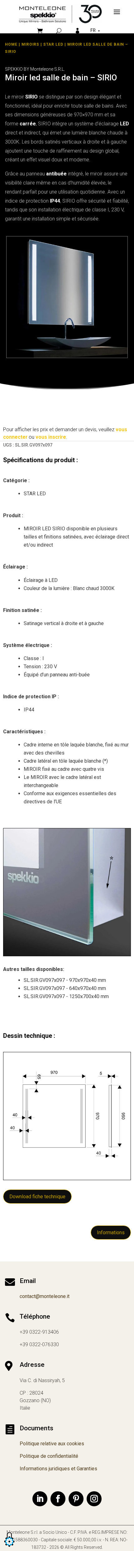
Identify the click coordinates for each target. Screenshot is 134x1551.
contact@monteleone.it (44, 1296)
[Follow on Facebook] (57, 1498)
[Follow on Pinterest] (76, 1498)
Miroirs (30, 44)
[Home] (60, 14)
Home (11, 44)
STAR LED (53, 44)
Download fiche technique (37, 1197)
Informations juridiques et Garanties (58, 1469)
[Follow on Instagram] (94, 1498)
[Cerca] (58, 30)
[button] (9, 1547)
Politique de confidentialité (49, 1456)
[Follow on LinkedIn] (39, 1498)
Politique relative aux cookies (52, 1444)
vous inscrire (51, 437)
